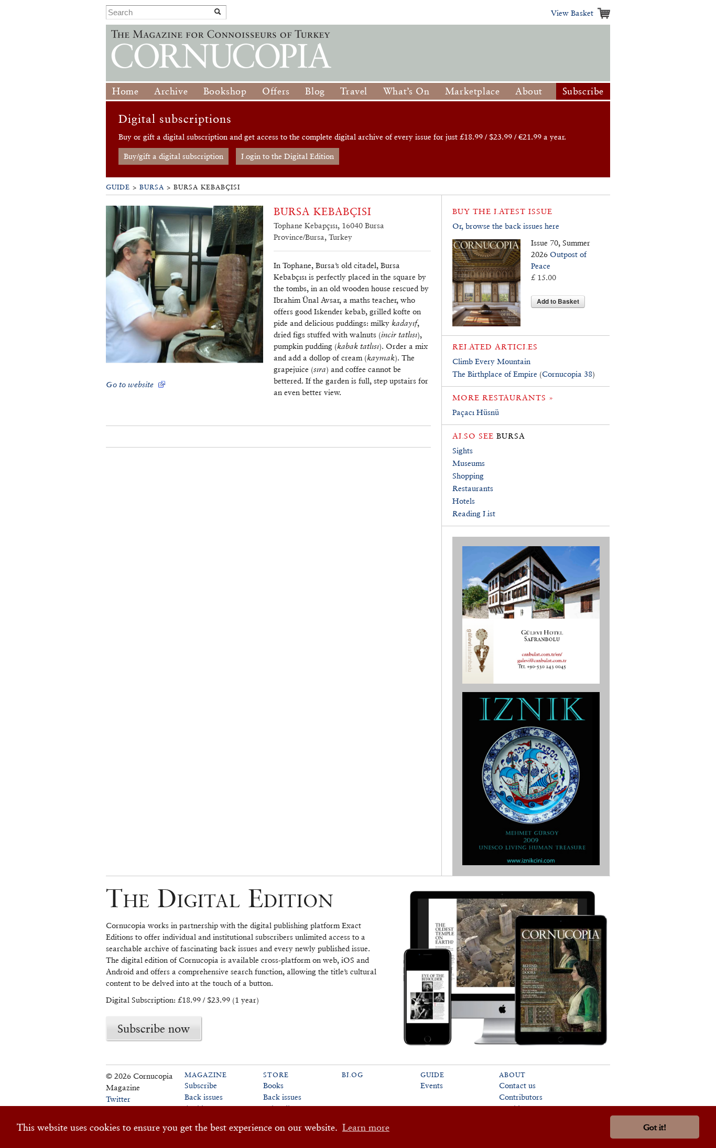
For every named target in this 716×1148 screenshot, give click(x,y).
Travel (353, 91)
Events (431, 1085)
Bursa (151, 187)
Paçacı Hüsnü (475, 412)
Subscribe (583, 91)
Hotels (463, 500)
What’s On (406, 91)
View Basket (572, 12)
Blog (314, 91)
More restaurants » (503, 397)
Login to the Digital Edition (287, 156)
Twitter (118, 1098)
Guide (118, 187)
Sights (462, 450)
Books (273, 1085)
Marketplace (472, 91)
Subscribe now (153, 1028)
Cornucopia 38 (567, 373)
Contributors (521, 1096)
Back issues (204, 1096)
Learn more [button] (365, 1127)
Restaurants (472, 488)
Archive (171, 91)
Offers (276, 91)
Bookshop (225, 91)
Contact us (517, 1085)
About (529, 91)
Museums (468, 463)
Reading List (473, 513)
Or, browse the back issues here (505, 225)
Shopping (468, 475)
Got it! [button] (654, 1127)
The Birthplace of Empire (494, 373)
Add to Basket (558, 301)
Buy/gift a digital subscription (173, 156)
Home (125, 91)
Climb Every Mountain (491, 361)
